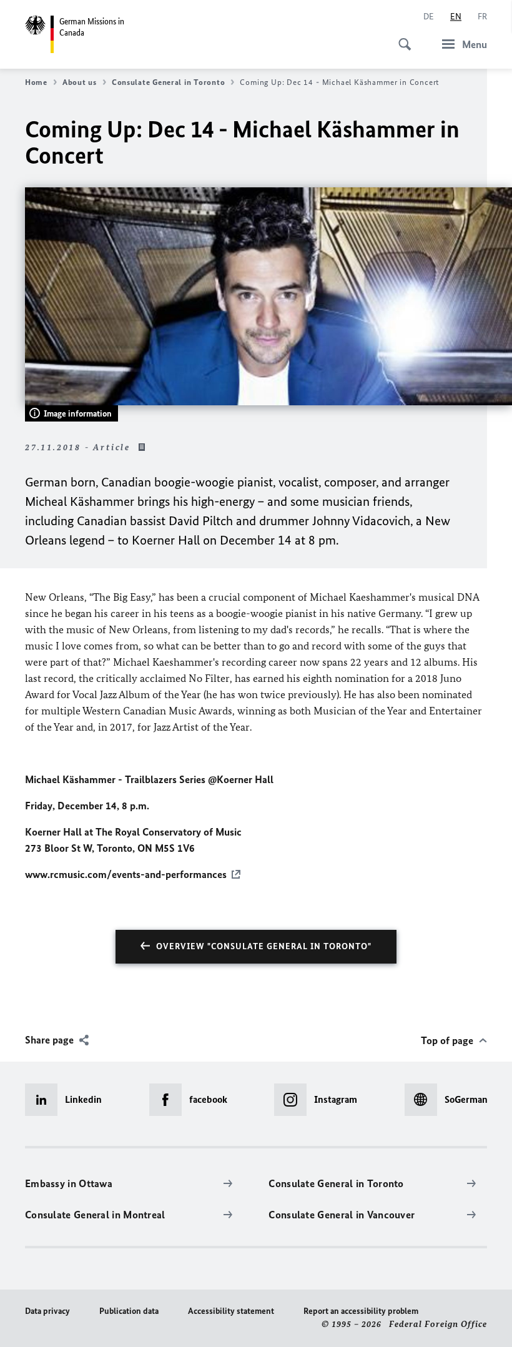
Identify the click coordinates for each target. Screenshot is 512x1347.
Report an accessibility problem (360, 1311)
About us (79, 82)
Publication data (129, 1311)
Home (36, 82)
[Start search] (401, 37)
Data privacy (47, 1311)
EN (455, 16)
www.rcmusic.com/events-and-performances (126, 874)
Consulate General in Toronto (168, 82)
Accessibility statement (231, 1311)
